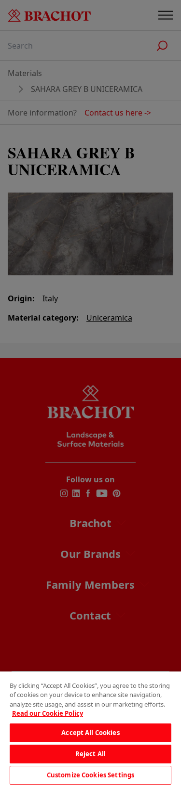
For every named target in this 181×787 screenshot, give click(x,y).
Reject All (90, 753)
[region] (90, 729)
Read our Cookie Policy (47, 713)
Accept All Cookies (90, 732)
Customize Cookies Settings (90, 775)
